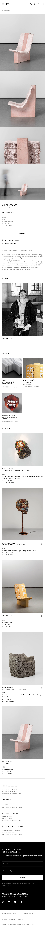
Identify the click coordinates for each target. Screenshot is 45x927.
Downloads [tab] (23, 250)
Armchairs (7, 10)
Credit (34, 924)
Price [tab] (30, 250)
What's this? (17, 240)
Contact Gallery (17, 793)
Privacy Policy (6, 885)
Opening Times (6, 793)
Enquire (22, 233)
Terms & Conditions (8, 919)
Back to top (27, 914)
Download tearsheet (10, 243)
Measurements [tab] (13, 250)
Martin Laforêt (9, 205)
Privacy (20, 919)
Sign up (22, 877)
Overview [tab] (5, 250)
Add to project (8, 240)
